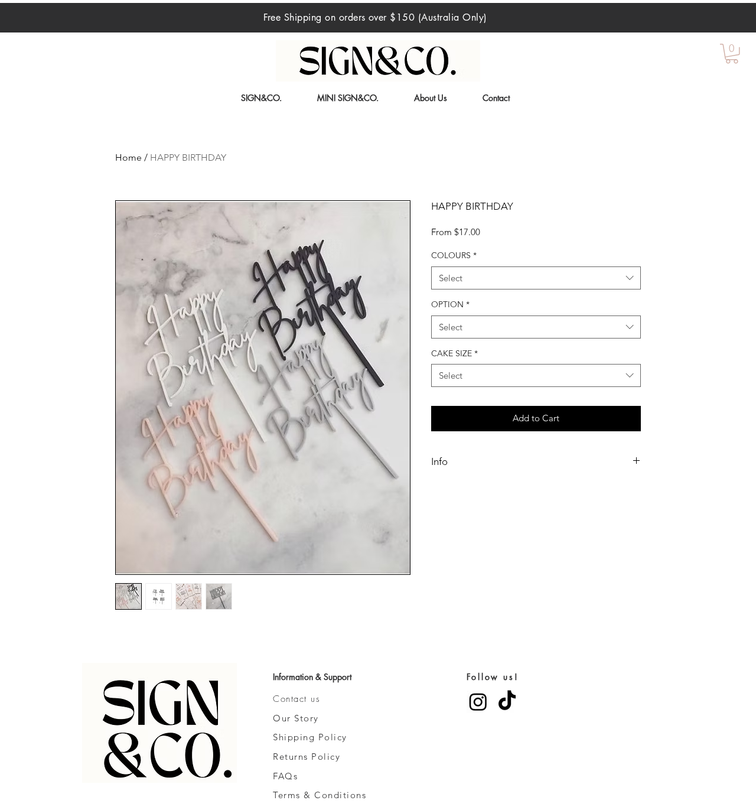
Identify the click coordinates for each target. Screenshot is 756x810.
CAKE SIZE (454, 353)
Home (128, 157)
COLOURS (454, 255)
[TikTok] (507, 701)
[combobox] (536, 277)
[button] (732, 54)
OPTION (450, 304)
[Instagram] (478, 701)
